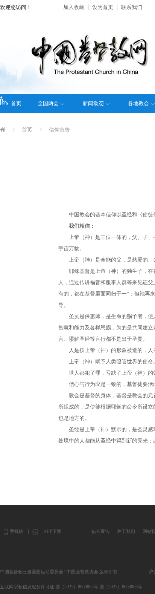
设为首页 (102, 7)
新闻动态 (93, 103)
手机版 (16, 531)
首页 (16, 103)
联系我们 (131, 7)
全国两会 (48, 103)
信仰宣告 (59, 130)
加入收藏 (73, 7)
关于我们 (126, 531)
